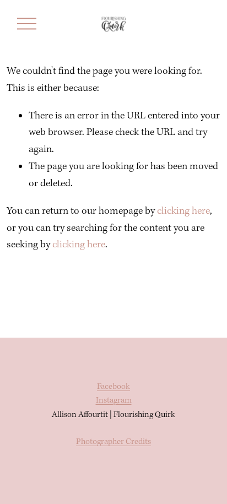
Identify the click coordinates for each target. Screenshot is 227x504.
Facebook (113, 387)
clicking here (183, 211)
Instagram (114, 400)
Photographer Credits (113, 442)
